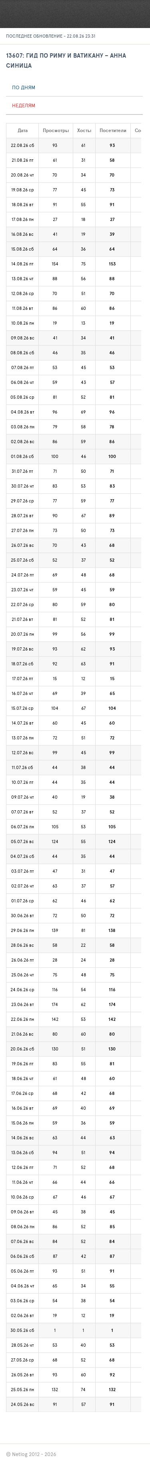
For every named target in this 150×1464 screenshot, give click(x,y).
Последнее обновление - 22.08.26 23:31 (50, 36)
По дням (23, 87)
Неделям (23, 105)
